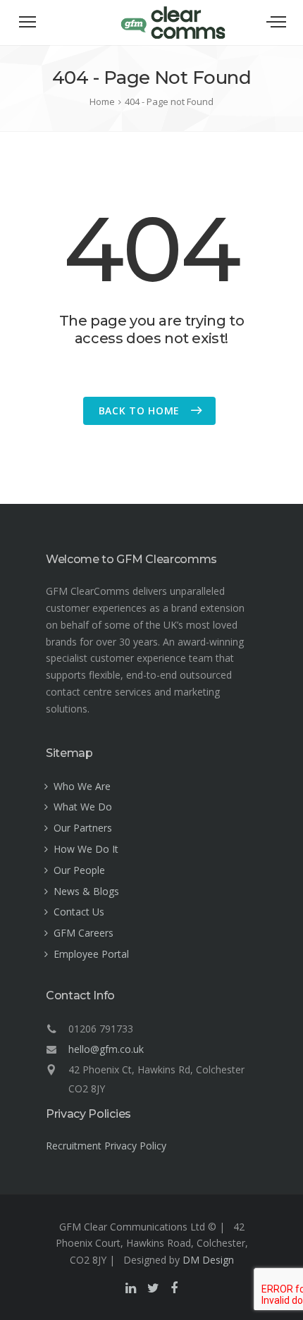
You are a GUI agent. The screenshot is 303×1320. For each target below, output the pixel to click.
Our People (79, 870)
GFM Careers (83, 932)
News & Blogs (86, 891)
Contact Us (79, 911)
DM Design (208, 1259)
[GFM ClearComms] (173, 36)
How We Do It (86, 849)
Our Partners (83, 827)
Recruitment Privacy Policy (106, 1145)
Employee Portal (91, 954)
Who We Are (82, 786)
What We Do (83, 806)
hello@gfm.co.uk (106, 1049)
